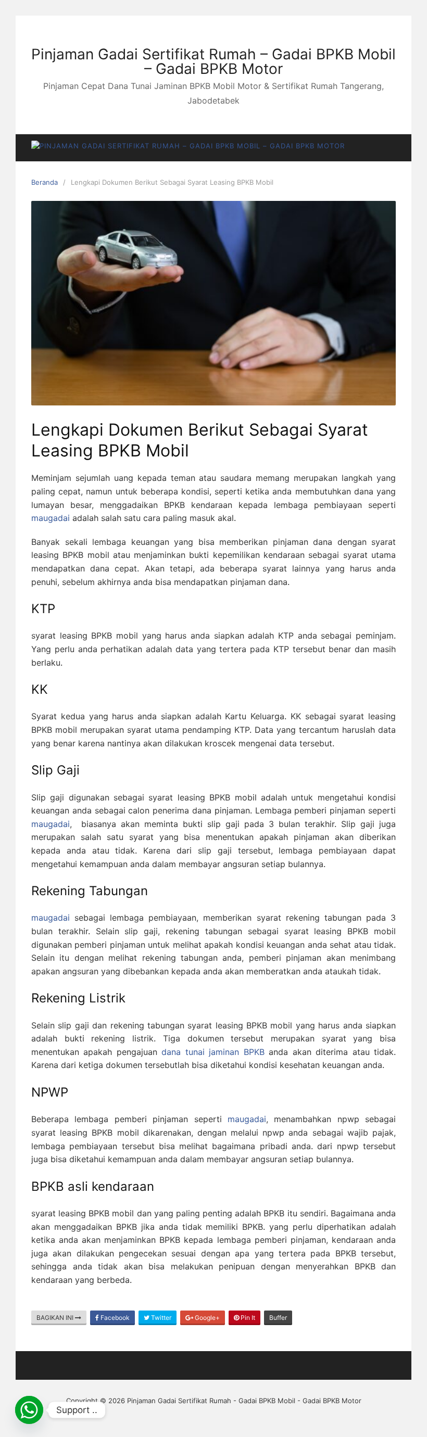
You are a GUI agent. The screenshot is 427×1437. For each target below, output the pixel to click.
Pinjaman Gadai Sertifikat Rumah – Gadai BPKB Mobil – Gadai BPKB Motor (213, 61)
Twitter (160, 1317)
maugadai (50, 518)
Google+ (206, 1317)
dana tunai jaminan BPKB (212, 1052)
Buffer (278, 1317)
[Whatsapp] (29, 1410)
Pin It (247, 1317)
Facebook (114, 1317)
